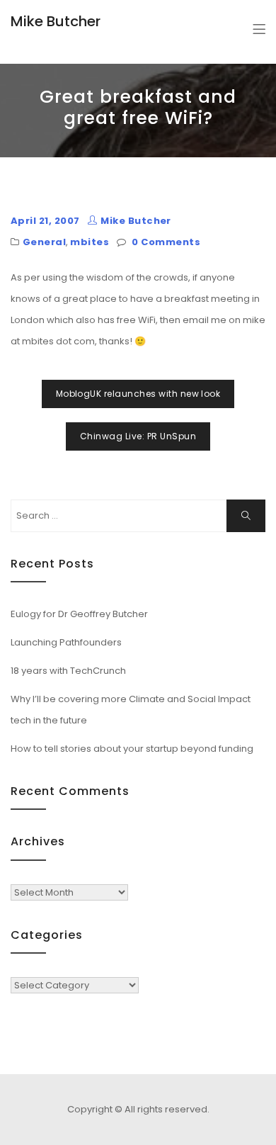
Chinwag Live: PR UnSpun (138, 436)
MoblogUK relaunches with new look (138, 394)
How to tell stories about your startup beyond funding (132, 748)
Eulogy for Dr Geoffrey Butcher (79, 614)
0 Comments (166, 242)
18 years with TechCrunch (68, 670)
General (44, 242)
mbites (89, 242)
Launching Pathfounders (66, 642)
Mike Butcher (55, 21)
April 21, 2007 (45, 220)
